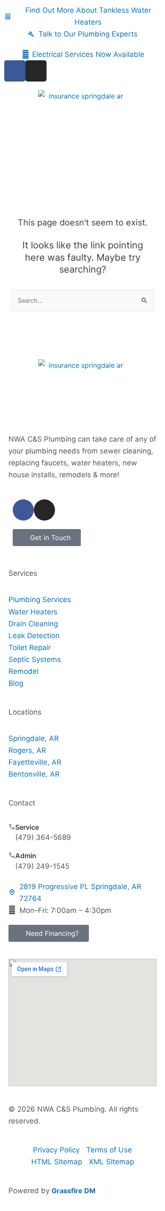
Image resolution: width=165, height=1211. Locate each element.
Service (27, 827)
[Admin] (11, 855)
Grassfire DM (74, 1190)
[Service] (11, 826)
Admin (25, 855)
